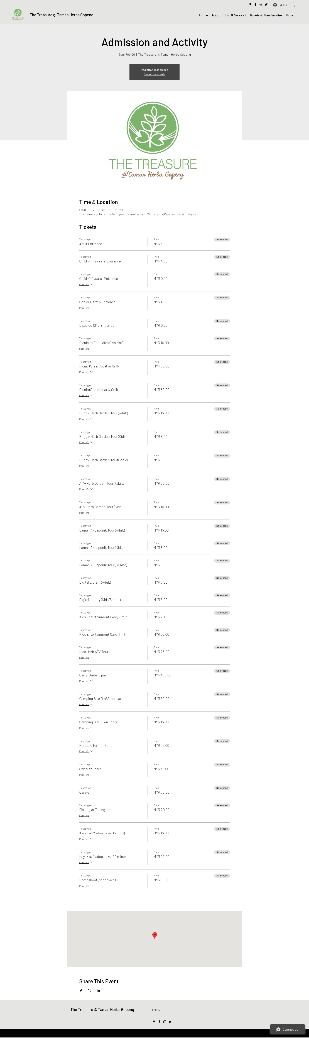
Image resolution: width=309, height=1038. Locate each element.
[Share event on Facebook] (81, 990)
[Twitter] (266, 4)
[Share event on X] (89, 990)
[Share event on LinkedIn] (98, 990)
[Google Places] (250, 4)
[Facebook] (255, 4)
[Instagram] (261, 4)
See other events (154, 74)
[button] (293, 4)
